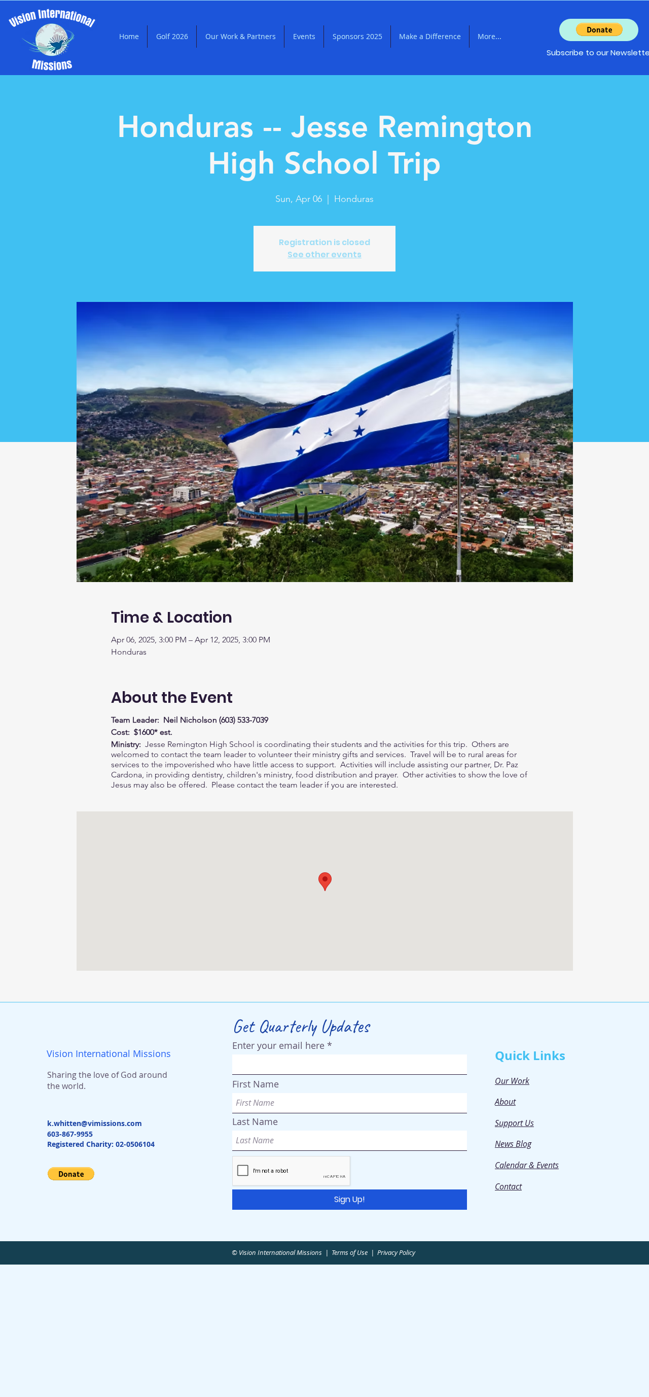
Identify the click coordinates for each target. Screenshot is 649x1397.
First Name (255, 1083)
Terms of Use (350, 1252)
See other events (324, 254)
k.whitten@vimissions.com (94, 1123)
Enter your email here (278, 1045)
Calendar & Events (527, 1165)
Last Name (255, 1121)
